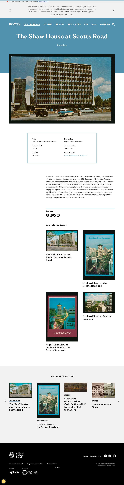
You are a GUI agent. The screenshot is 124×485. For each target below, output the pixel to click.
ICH (86, 24)
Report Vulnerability (35, 464)
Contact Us (93, 456)
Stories (47, 24)
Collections (32, 24)
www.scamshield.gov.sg (63, 14)
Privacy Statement (16, 464)
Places (60, 24)
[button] (118, 400)
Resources (74, 24)
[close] (113, 10)
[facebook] (105, 456)
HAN (94, 24)
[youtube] (114, 456)
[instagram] (109, 456)
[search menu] (113, 23)
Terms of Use (52, 464)
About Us (85, 456)
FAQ (100, 456)
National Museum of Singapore (75, 155)
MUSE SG (105, 24)
